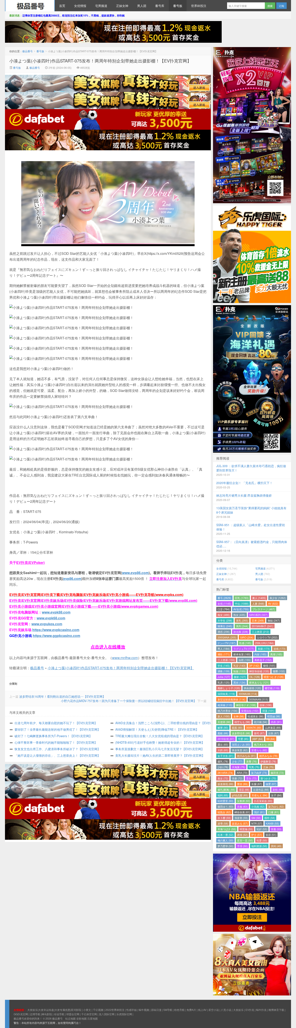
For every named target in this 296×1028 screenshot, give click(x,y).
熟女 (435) (239, 615)
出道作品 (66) (261, 789)
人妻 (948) (258, 603)
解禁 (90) (223, 727)
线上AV (202, 1010)
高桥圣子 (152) (263, 660)
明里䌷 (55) (246, 829)
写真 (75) (254, 767)
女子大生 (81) (225, 756)
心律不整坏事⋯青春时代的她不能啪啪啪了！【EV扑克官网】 (56, 742)
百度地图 (92, 1018)
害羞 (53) (276, 829)
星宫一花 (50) (245, 840)
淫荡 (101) (268, 710)
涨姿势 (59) (241, 818)
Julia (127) (224, 677)
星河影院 (76, 1010)
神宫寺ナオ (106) (246, 705)
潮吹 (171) (224, 654)
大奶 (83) (223, 750)
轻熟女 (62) (224, 812)
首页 (62, 5)
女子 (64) (276, 795)
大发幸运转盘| (46, 1010)
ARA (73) (242, 772)
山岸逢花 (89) (273, 727)
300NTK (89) (253, 727)
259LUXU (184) (264, 643)
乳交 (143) (239, 665)
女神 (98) (238, 716)
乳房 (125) (224, 682)
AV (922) (273, 603)
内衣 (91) (276, 722)
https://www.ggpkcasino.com (56, 635)
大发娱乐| (32, 1010)
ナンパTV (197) (227, 643)
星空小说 (213, 1010)
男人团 (141, 5)
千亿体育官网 (89, 1014)
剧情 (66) (278, 789)
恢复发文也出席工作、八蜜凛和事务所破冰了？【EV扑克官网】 (57, 749)
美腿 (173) (264, 648)
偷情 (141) (269, 665)
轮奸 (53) (262, 829)
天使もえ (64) (259, 795)
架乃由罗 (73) (259, 772)
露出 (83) (223, 744)
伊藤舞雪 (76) (268, 761)
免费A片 (191, 1010)
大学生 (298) (225, 620)
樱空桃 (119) (272, 688)
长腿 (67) (256, 784)
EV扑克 (250, 1010)
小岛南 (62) (258, 806)
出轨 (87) (273, 733)
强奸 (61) (259, 812)
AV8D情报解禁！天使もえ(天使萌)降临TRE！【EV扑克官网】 (157, 729)
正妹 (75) (268, 767)
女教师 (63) (243, 801)
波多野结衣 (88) (241, 733)
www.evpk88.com (56, 612)
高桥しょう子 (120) (229, 688)
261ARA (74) (225, 772)
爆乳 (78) (223, 761)
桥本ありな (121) (259, 682)
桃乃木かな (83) (263, 744)
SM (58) (256, 818)
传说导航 (59, 1014)
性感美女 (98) (255, 716)
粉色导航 (179, 1010)
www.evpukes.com (46, 623)
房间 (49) (276, 846)
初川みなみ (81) (246, 756)
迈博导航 (35, 1014)
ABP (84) (257, 739)
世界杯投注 (198, 5)
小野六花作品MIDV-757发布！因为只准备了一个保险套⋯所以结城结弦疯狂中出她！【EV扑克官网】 (129, 701)
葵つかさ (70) (268, 778)
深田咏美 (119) (226, 694)
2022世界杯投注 (114, 1010)
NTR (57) (256, 823)
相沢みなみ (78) (268, 756)
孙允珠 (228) (240, 631)
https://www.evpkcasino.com (55, 629)
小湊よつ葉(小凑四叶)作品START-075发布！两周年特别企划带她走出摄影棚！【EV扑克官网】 (100, 60)
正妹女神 (122, 5)
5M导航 (167, 1010)
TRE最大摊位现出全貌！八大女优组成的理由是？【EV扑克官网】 (159, 736)
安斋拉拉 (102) (250, 710)
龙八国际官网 (106, 1014)
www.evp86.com (135, 572)
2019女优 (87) (226, 739)
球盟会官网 (72, 1014)
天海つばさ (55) (227, 829)
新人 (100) (224, 716)
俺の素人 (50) (225, 840)
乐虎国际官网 (124, 1014)
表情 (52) (242, 834)
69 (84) (271, 739)
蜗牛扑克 (261, 1010)
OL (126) (255, 677)
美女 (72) (223, 778)
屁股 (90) (237, 727)
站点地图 (70, 1018)
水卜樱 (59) (224, 818)
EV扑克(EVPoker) (30, 562)
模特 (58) (269, 818)
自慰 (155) (245, 660)
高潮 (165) (276, 654)
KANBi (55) (272, 823)
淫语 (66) (244, 789)
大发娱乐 (238, 1010)
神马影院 (47, 1014)
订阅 (281, 6)
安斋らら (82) (259, 750)
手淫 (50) (242, 846)
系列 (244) (242, 626)
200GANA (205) (227, 637)
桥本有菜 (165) (242, 654)
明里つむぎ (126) (274, 677)
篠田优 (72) (277, 772)
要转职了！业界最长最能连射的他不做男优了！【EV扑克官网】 (57, 729)
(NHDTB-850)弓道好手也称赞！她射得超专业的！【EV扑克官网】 (160, 742)
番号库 (159, 5)
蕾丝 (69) (242, 784)
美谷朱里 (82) (240, 750)
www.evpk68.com (51, 617)
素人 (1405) (259, 598)
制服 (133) (239, 671)
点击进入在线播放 (108, 646)
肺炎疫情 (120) (252, 688)
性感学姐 (131, 1010)
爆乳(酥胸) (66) (226, 789)
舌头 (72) (251, 778)
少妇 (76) (223, 767)
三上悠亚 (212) (260, 631)
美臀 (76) (251, 761)
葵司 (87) (259, 733)
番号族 (177, 5)
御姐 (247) (274, 620)
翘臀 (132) (279, 671)
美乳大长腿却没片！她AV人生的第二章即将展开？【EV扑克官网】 (160, 755)
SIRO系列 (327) (258, 615)
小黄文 (87, 1010)
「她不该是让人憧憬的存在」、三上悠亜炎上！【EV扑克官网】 (57, 755)
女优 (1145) (224, 603)
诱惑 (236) (224, 631)
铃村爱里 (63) (225, 801)
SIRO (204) (246, 637)
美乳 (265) (242, 620)
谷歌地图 (81, 1018)
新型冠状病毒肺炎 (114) (231, 699)
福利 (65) (223, 795)
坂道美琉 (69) (225, 784)
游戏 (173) (279, 648)
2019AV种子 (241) (262, 626)
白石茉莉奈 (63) (263, 801)
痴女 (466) (224, 615)
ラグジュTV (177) (243, 648)
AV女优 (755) (241, 609)
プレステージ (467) (263, 609)
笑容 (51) (271, 834)
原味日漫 (156, 1010)
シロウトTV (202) (267, 637)
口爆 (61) (273, 812)
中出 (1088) (242, 603)
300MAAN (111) (258, 699)
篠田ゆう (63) (225, 806)
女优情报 (80, 5)
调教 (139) (224, 671)
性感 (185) (245, 643)
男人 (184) (224, 648)
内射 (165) (260, 654)
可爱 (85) (243, 739)
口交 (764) (224, 609)
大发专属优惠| (63, 1010)
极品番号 (30, 5)
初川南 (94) (260, 722)
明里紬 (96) (273, 716)
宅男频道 (101, 5)
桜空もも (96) (242, 722)
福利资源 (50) (259, 846)
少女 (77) (237, 761)
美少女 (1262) (278, 598)
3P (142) (254, 665)
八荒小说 (226, 1010)
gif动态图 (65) (240, 795)
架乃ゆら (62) (276, 806)
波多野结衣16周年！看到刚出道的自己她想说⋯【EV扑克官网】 (62, 696)
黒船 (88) (223, 733)
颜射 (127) (240, 677)
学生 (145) (224, 665)
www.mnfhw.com (125, 657)
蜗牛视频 (144, 1010)
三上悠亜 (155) (226, 660)
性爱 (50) (262, 840)
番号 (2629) (224, 598)
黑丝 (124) (239, 682)
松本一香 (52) (225, 834)
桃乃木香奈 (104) (227, 710)
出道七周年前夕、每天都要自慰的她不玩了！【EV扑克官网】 (56, 723)
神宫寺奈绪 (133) (259, 671)
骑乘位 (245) (225, 626)
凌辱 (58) (223, 823)
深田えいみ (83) (241, 744)
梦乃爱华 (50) (225, 846)
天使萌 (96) (224, 722)
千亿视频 (98, 1010)
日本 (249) (258, 620)
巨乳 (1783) (242, 598)
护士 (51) (256, 834)
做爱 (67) (271, 784)
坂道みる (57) (240, 823)
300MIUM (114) (248, 694)
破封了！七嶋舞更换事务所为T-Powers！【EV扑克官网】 (53, 736)
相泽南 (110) (225, 705)
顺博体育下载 (276, 1010)
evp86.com (72, 578)
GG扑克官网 (21, 1014)
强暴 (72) (237, 778)
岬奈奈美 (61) (242, 812)
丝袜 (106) (266, 705)
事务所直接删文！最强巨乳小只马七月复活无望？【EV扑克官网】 (159, 749)
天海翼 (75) (238, 767)
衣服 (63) (242, 806)
